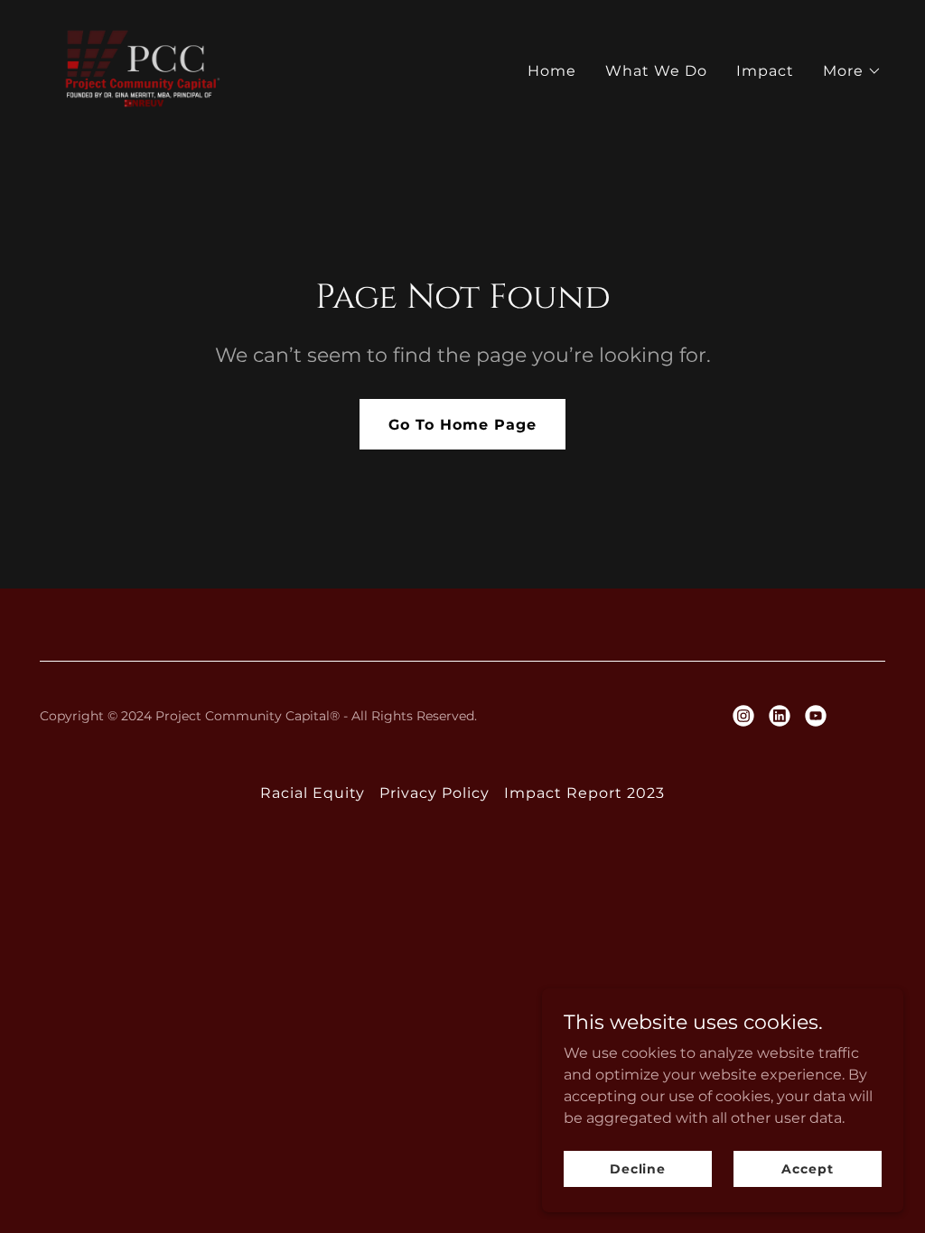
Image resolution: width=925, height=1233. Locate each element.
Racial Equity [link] (312, 793)
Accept (807, 1168)
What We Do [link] (656, 70)
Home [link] (552, 70)
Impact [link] (765, 70)
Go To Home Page (462, 424)
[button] (852, 71)
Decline (638, 1168)
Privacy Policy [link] (434, 793)
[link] (144, 67)
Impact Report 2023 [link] (584, 793)
